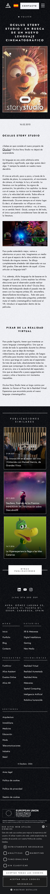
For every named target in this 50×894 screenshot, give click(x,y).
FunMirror (7, 665)
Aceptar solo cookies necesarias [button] (25, 881)
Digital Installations (32, 637)
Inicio (5, 631)
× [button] (46, 827)
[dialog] (25, 858)
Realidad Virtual (31, 665)
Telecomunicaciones (11, 745)
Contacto (7, 648)
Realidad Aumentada (33, 671)
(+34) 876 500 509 (25, 597)
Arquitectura (8, 717)
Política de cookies (11, 780)
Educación (7, 734)
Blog (5, 642)
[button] (24, 889)
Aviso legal (7, 772)
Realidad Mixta (30, 677)
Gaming (27, 642)
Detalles (5, 842)
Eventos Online (9, 677)
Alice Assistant (9, 671)
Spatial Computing (32, 688)
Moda (5, 739)
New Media (29, 648)
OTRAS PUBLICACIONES (25, 570)
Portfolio (6, 637)
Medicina (7, 728)
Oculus (7, 149)
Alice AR (7, 682)
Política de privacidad (12, 788)
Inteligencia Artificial (33, 694)
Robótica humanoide (33, 699)
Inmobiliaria (8, 722)
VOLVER (26, 17)
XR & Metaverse (31, 631)
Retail (5, 757)
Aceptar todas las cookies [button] (25, 873)
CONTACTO (29, 6)
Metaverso (28, 682)
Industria (6, 751)
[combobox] (43, 826)
